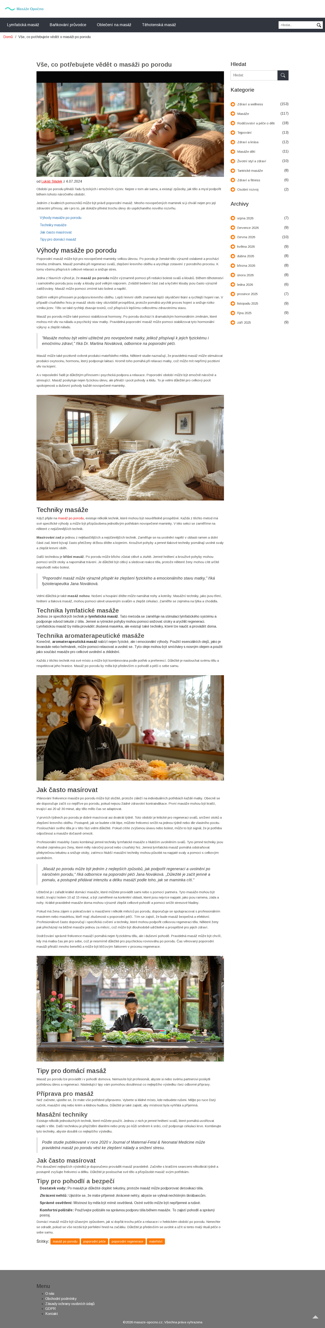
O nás (49, 1293)
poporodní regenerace (127, 1241)
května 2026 (246, 246)
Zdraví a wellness (250, 104)
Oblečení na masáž (114, 25)
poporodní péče (94, 1241)
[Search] (283, 75)
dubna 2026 (245, 256)
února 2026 (245, 275)
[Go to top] (317, 1320)
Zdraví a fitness (248, 180)
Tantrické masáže (250, 170)
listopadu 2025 (247, 303)
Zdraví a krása (247, 142)
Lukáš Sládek (51, 181)
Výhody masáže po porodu (60, 218)
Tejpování (244, 132)
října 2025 (244, 313)
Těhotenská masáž (159, 25)
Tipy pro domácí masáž (58, 239)
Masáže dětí (246, 151)
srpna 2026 (245, 218)
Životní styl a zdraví (251, 161)
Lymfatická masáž (23, 25)
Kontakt (51, 1314)
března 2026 (246, 265)
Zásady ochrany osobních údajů (70, 1304)
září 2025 (244, 322)
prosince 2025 (247, 294)
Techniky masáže (53, 225)
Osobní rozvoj (247, 189)
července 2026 (248, 228)
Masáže (243, 114)
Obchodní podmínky (60, 1299)
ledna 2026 (245, 284)
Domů (8, 37)
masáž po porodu (71, 518)
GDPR (50, 1309)
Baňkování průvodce (68, 25)
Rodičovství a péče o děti (256, 123)
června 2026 (246, 237)
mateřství (155, 1241)
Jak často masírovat (56, 232)
